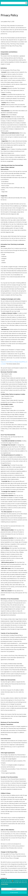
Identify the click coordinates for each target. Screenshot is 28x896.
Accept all (14, 889)
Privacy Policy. (4, 884)
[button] (26, 3)
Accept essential (14, 892)
